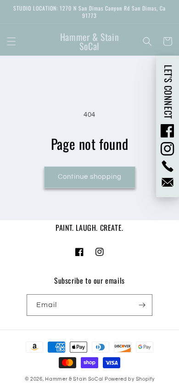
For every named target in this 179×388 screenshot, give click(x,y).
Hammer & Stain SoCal (74, 379)
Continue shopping (90, 176)
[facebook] (167, 130)
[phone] (167, 166)
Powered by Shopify (130, 379)
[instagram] (167, 149)
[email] (167, 182)
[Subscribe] (142, 305)
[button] (11, 41)
